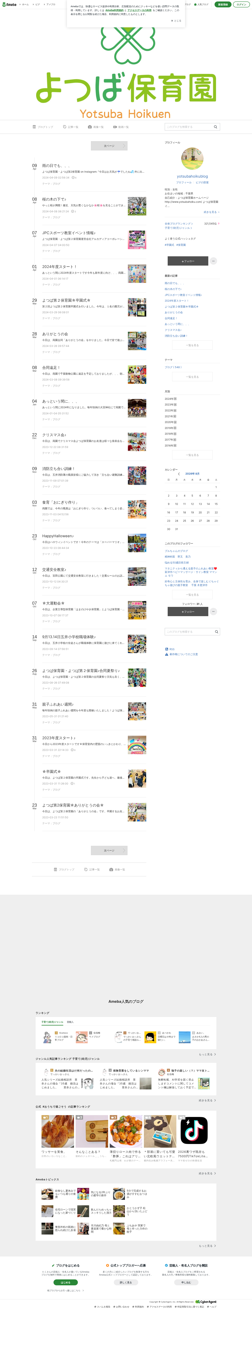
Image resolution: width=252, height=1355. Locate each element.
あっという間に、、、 (178, 323)
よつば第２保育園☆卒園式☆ (182, 306)
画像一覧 (98, 126)
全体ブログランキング (178, 223)
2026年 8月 (192, 473)
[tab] (52, 1022)
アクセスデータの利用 (161, 1306)
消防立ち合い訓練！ (176, 335)
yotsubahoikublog (192, 176)
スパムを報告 (103, 1306)
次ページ (109, 145)
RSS (172, 649)
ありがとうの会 (174, 312)
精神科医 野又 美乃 (178, 556)
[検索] (215, 127)
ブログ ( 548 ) (173, 367)
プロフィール (184, 182)
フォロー (189, 261)
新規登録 (223, 4)
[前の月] (179, 474)
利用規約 (139, 1306)
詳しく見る (126, 1282)
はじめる (65, 1282)
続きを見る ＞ (212, 211)
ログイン (241, 4)
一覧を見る (192, 345)
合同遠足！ (171, 318)
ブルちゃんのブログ (176, 550)
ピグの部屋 (202, 182)
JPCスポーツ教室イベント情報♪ (183, 294)
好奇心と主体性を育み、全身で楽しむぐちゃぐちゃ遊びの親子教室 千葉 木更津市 (192, 583)
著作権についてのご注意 (184, 654)
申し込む (186, 1282)
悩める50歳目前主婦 (177, 562)
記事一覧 (73, 126)
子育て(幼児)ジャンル (177, 227)
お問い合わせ (122, 1306)
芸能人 (70, 1022)
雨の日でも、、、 (175, 283)
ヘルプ (213, 1306)
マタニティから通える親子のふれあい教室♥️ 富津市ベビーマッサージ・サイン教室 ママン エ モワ (191, 572)
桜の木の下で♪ (173, 289)
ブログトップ (45, 126)
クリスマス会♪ (173, 329)
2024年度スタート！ (177, 300)
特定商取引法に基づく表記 (190, 1306)
